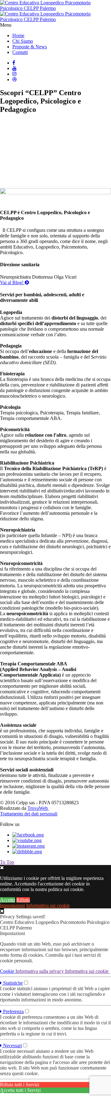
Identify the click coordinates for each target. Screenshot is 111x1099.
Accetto (7, 900)
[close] (2, 911)
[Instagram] (14, 74)
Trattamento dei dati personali (28, 813)
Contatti (20, 52)
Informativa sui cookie (48, 905)
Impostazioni (12, 905)
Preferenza (13, 1011)
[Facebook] (13, 62)
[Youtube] (14, 68)
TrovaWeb (38, 808)
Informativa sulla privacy (40, 971)
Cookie (7, 971)
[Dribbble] (14, 79)
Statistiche (12, 983)
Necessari (12, 1045)
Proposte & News (29, 46)
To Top (7, 862)
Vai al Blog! (12, 282)
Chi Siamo (22, 41)
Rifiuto (23, 900)
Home (18, 35)
